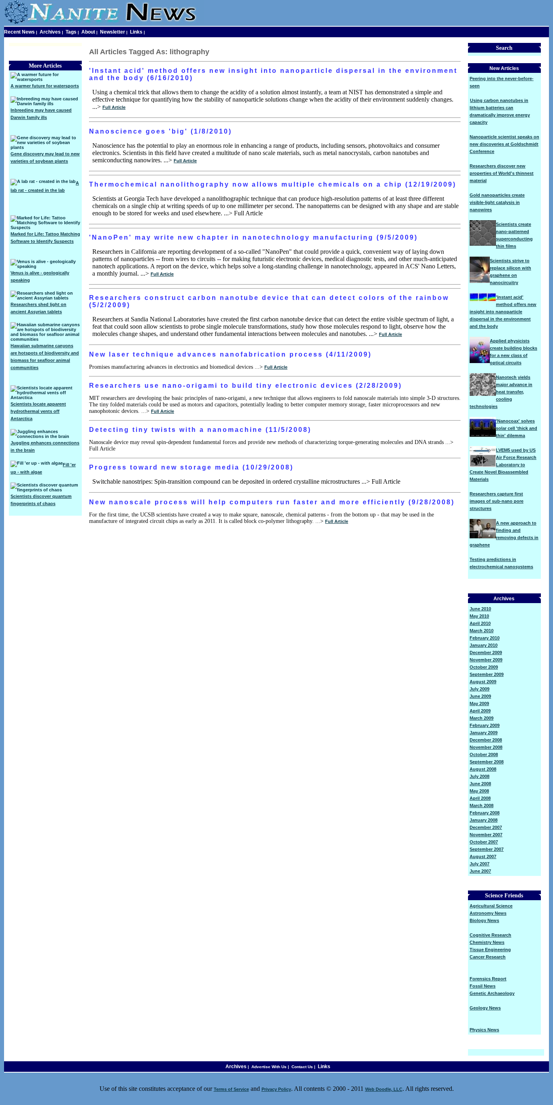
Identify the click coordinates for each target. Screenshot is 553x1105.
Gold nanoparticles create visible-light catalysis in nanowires (497, 202)
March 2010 (481, 630)
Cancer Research (488, 956)
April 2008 (480, 798)
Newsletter (112, 32)
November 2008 (486, 747)
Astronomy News (488, 913)
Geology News (485, 1007)
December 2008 (486, 739)
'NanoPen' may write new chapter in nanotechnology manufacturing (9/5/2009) (253, 237)
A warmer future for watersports (45, 85)
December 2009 (486, 652)
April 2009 (480, 710)
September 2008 (487, 761)
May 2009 (479, 703)
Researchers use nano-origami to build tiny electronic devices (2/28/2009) (245, 385)
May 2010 (479, 616)
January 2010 (484, 645)
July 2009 (479, 688)
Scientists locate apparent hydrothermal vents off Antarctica (38, 411)
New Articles (504, 68)
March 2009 (481, 718)
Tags (71, 32)
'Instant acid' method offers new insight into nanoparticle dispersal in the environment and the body (503, 312)
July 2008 (479, 776)
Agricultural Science (491, 905)
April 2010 (480, 623)
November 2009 (486, 659)
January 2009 (484, 732)
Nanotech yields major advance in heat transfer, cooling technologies (501, 392)
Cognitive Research (490, 935)
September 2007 (487, 849)
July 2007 (479, 863)
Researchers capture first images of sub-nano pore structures (496, 501)
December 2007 (486, 827)
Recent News (19, 32)
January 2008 (484, 820)
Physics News (484, 1029)
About (88, 32)
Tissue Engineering (490, 949)
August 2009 (483, 681)
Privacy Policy (276, 1089)
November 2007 (486, 834)
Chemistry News (487, 942)
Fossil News (483, 986)
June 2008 (480, 783)
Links (136, 32)
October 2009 (484, 667)
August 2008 (483, 769)
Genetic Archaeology (492, 993)
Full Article (113, 107)
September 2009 (487, 674)
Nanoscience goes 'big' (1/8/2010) (160, 131)
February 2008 (485, 812)
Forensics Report (488, 978)
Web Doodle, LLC (383, 1089)
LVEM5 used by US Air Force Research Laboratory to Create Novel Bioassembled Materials (503, 465)
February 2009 (485, 725)
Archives (50, 32)
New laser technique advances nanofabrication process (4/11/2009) (230, 354)
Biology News (484, 920)
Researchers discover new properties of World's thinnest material (502, 173)
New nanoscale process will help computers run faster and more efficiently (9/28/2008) (272, 502)
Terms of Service (231, 1089)
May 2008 (479, 790)
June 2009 (480, 696)
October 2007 (484, 841)
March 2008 (481, 805)
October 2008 (484, 754)
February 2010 (485, 637)
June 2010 (480, 608)
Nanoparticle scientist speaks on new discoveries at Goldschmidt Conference (504, 144)
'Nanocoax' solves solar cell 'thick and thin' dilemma (516, 428)
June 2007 (480, 871)
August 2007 (483, 856)
